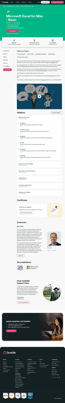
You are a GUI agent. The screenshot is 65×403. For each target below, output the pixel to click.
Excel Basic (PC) (53, 62)
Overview (5, 54)
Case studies (42, 363)
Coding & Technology (19, 366)
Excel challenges (55, 365)
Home (4, 6)
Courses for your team (32, 361)
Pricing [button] (29, 2)
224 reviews (17, 22)
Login (39, 2)
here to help (44, 79)
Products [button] (18, 2)
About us (5, 361)
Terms (4, 370)
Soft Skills (17, 387)
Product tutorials (43, 366)
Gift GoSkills (5, 371)
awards (11, 366)
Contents (6, 50)
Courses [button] (12, 2)
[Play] (39, 96)
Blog (40, 361)
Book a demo (45, 2)
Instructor (5, 63)
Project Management (19, 384)
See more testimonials (23, 302)
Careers (4, 363)
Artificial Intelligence (19, 363)
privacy (8, 370)
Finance (16, 371)
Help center (54, 373)
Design (16, 370)
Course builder (30, 370)
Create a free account (57, 2)
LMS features (30, 366)
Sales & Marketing (19, 385)
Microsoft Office (18, 380)
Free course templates (44, 365)
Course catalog (18, 361)
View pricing (12, 31)
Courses (17, 6)
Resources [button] (24, 2)
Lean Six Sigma (18, 376)
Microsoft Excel (10, 6)
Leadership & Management (18, 374)
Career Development (19, 365)
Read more (21, 255)
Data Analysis (18, 368)
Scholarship (54, 363)
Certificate (5, 60)
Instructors (5, 365)
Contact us (54, 369)
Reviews (5, 368)
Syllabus (5, 57)
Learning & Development (20, 377)
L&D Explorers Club (56, 361)
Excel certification (43, 70)
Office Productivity (19, 382)
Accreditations (6, 66)
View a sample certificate (26, 212)
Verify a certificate (55, 374)
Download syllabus (56, 112)
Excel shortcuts (51, 75)
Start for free (11, 330)
